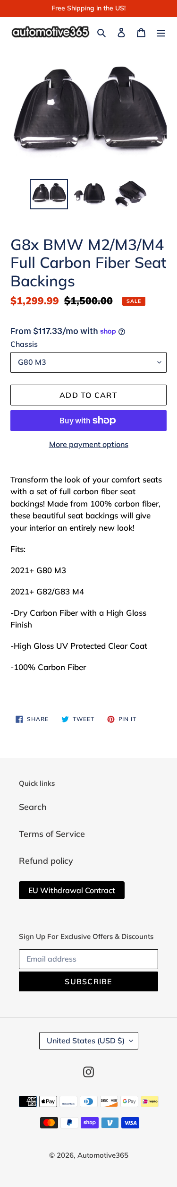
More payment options (88, 444)
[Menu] (161, 31)
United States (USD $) (86, 1040)
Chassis (24, 344)
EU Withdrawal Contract (71, 890)
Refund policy (46, 860)
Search (33, 806)
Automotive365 (102, 1155)
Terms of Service (52, 833)
